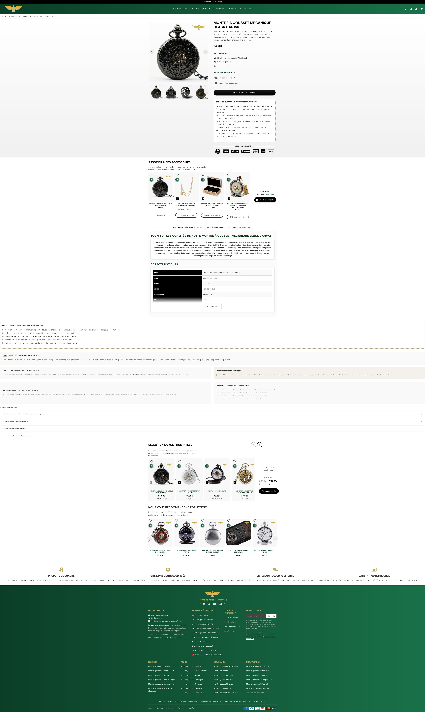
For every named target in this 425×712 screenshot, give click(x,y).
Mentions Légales (166, 701)
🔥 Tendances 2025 (200, 615)
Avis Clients (229, 631)
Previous (151, 51)
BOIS (241, 9)
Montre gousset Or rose (223, 680)
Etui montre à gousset (201, 641)
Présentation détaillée (228, 78)
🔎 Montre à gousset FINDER (204, 650)
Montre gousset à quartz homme (264, 551)
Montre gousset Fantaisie (191, 688)
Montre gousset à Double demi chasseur (161, 689)
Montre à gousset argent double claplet (212, 551)
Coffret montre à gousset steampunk (238, 551)
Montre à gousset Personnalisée (205, 633)
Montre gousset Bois (222, 688)
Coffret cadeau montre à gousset (205, 637)
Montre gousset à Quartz (256, 675)
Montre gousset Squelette (159, 666)
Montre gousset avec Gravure (226, 693)
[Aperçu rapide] (151, 179)
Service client (156, 618)
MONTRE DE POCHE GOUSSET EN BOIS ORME (160, 551)
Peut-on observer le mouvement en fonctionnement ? (18, 435)
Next (205, 51)
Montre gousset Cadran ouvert (161, 671)
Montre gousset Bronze (223, 684)
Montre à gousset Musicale (257, 684)
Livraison (237, 701)
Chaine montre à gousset (202, 646)
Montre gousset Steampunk (192, 684)
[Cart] (421, 8)
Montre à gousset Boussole (257, 688)
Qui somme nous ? (232, 626)
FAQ (250, 9)
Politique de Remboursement (211, 701)
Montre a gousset (15, 16)
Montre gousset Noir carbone (226, 666)
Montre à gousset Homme (202, 620)
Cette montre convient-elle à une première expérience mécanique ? (23, 414)
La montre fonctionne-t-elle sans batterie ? (16, 421)
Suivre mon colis (231, 618)
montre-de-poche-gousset (165, 708)
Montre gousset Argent (223, 675)
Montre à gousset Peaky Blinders (205, 628)
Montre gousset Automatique (258, 671)
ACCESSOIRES (218, 9)
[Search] (410, 8)
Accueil (4, 16)
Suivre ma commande (159, 615)
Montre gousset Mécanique (257, 666)
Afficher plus (212, 306)
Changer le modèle (187, 215)
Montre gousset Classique (192, 680)
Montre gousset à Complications (259, 680)
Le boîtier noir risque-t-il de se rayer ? (14, 428)
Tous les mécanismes (255, 693)
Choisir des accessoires (228, 83)
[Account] (416, 8)
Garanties (228, 701)
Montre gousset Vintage (191, 666)
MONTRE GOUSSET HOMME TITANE (186, 551)
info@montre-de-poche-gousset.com (166, 621)
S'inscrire (271, 616)
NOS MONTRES (202, 9)
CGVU (244, 701)
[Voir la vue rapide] (150, 525)
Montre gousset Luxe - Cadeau (194, 671)
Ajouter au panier (267, 200)
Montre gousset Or (221, 671)
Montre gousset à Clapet (158, 675)
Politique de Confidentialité (186, 701)
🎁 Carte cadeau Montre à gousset (206, 655)
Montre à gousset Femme (202, 624)
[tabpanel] (156, 91)
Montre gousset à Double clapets (162, 680)
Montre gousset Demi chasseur (161, 684)
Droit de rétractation (257, 701)
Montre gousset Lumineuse (192, 693)
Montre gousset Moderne (191, 675)
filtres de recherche (169, 635)
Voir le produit (189, 499)
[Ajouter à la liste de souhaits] (151, 175)
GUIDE (231, 9)
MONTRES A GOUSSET (182, 9)
